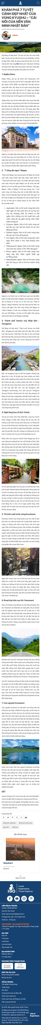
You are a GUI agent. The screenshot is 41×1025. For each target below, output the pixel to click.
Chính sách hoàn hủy (9, 996)
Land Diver (5, 941)
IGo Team (5, 990)
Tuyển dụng (5, 987)
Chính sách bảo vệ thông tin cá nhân (14, 999)
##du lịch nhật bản (9, 823)
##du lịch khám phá (25, 823)
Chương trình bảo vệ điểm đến (12, 993)
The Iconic (5, 938)
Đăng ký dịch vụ (7, 954)
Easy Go (4, 935)
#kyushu (6, 827)
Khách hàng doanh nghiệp (10, 975)
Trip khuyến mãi (7, 947)
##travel (15, 827)
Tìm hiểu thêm (6, 957)
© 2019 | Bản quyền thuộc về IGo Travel (15, 1007)
